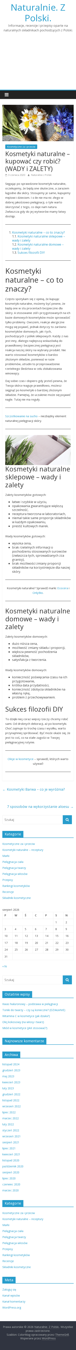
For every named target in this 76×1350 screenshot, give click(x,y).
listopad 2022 (10, 1100)
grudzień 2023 (11, 1070)
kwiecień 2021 (11, 1154)
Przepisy (7, 880)
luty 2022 (8, 1124)
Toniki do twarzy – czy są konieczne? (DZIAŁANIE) (33, 1010)
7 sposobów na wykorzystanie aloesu (40, 806)
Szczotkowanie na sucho (21, 416)
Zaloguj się (9, 1289)
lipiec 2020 (9, 1178)
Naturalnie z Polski (41, 175)
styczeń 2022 (10, 1130)
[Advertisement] (38, 63)
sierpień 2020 (10, 1172)
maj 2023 (8, 1076)
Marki (5, 856)
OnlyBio (38, 593)
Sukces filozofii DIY (31, 252)
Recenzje (8, 892)
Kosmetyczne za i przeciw (21, 146)
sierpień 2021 (10, 1142)
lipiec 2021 (9, 1148)
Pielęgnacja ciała (12, 862)
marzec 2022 (10, 1118)
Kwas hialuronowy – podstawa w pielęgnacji (30, 1004)
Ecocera (62, 588)
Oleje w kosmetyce (21, 759)
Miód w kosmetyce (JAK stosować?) (24, 1028)
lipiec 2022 (9, 1112)
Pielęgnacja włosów (14, 874)
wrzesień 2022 (11, 1106)
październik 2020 (12, 1166)
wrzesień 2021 (11, 1136)
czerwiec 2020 (11, 1184)
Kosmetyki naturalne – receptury (22, 850)
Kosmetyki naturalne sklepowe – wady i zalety (38, 238)
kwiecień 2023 (11, 1082)
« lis (4, 966)
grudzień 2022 (11, 1094)
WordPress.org (11, 1307)
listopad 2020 (10, 1160)
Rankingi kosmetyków (16, 886)
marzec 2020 (10, 1190)
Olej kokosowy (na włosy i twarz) (23, 1022)
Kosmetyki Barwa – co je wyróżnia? (33, 789)
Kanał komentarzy (13, 1301)
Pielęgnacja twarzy (14, 868)
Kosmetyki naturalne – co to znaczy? (38, 232)
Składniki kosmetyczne (16, 898)
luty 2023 (8, 1088)
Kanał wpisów (11, 1295)
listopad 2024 (10, 1064)
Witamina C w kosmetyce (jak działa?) (26, 1016)
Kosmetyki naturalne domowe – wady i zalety (38, 246)
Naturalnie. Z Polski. (38, 12)
